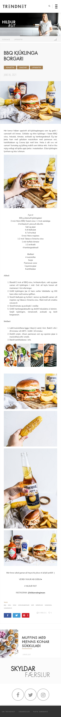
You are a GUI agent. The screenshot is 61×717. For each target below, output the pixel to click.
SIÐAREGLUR (24, 712)
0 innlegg (42, 612)
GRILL (9, 605)
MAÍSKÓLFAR (39, 605)
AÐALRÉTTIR (10, 68)
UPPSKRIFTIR (18, 39)
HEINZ (14, 605)
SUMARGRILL (48, 605)
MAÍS (32, 605)
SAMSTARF (23, 68)
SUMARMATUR (8, 608)
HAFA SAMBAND (40, 712)
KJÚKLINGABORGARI (23, 605)
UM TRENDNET (8, 712)
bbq (5, 605)
